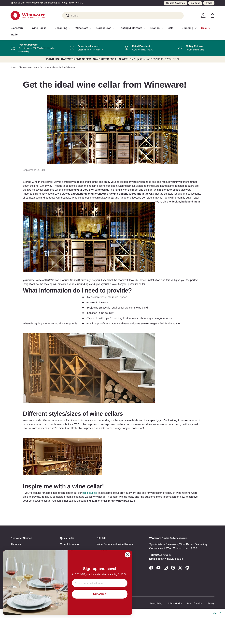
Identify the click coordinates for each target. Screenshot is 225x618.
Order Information (70, 544)
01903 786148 (162, 554)
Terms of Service (194, 603)
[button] (212, 15)
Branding (187, 28)
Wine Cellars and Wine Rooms (115, 544)
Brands (155, 28)
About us (16, 544)
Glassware (17, 28)
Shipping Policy (175, 603)
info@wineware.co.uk (170, 558)
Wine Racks (39, 28)
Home (13, 67)
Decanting (61, 28)
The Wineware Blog (28, 67)
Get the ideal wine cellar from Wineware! (58, 67)
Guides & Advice (175, 3)
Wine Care (81, 28)
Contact (195, 3)
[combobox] (123, 15)
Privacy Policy (156, 603)
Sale (204, 28)
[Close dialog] (127, 554)
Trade (209, 3)
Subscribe (99, 594)
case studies (89, 492)
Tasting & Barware (130, 28)
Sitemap (210, 603)
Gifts (170, 28)
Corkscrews (103, 28)
